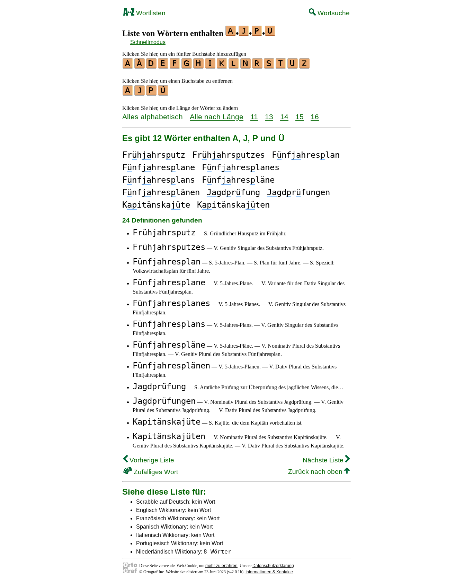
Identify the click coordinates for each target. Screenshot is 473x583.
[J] (140, 93)
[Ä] (140, 66)
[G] (187, 66)
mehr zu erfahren (221, 565)
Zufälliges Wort (155, 472)
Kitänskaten (233, 205)
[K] (222, 66)
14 (284, 117)
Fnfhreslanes (240, 167)
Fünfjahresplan (166, 262)
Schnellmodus (148, 42)
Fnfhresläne (238, 180)
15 (299, 117)
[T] (281, 66)
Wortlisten (150, 13)
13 (269, 117)
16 (315, 117)
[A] (128, 66)
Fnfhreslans (158, 180)
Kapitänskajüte (166, 422)
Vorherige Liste (151, 460)
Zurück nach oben (316, 471)
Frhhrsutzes (228, 155)
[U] (293, 66)
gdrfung (233, 192)
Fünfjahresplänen (171, 366)
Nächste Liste (324, 460)
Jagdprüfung (159, 386)
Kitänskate (156, 205)
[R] (258, 66)
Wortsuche (333, 13)
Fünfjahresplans (169, 324)
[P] (152, 93)
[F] (175, 66)
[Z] (305, 66)
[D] (152, 66)
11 (254, 117)
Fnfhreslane (158, 167)
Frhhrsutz (153, 155)
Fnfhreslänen (161, 192)
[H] (199, 66)
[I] (210, 66)
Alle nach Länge (216, 117)
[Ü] (163, 93)
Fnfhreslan (306, 155)
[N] (246, 66)
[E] (163, 66)
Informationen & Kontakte (269, 571)
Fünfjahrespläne (169, 345)
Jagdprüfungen (164, 401)
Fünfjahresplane (169, 282)
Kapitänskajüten (169, 436)
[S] (269, 66)
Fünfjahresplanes (171, 303)
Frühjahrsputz (164, 232)
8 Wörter (217, 551)
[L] (234, 66)
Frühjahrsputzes (169, 247)
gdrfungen (298, 192)
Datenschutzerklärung (273, 565)
